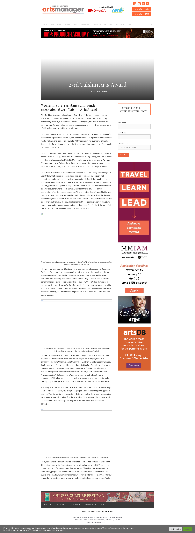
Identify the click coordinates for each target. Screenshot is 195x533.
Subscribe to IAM (142, 14)
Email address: (123, 143)
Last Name (122, 133)
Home (45, 25)
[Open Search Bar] (151, 25)
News (52, 25)
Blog (59, 25)
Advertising (61, 505)
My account (120, 25)
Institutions (85, 25)
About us (47, 505)
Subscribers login (142, 9)
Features (67, 25)
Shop (75, 25)
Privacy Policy (99, 511)
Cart (129, 25)
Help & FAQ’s (108, 25)
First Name (122, 122)
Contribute (76, 505)
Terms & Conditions (87, 511)
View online (97, 25)
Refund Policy (109, 511)
